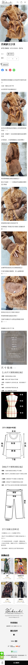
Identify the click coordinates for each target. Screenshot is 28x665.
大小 (2, 54)
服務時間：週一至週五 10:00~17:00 (14, 626)
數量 (2, 58)
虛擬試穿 (5, 64)
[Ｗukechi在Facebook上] (14, 635)
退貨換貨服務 (21, 655)
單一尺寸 (10, 54)
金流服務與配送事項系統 (11, 655)
